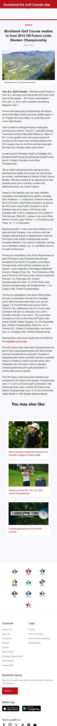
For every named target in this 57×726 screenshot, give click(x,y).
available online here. (16, 341)
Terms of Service (35, 633)
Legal (31, 623)
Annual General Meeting (39, 638)
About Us (6, 633)
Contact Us (7, 629)
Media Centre (8, 651)
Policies (31, 629)
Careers (5, 647)
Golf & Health (8, 660)
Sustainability (8, 665)
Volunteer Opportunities (12, 656)
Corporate (7, 623)
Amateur (28, 25)
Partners (6, 642)
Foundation (7, 638)
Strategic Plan (34, 642)
